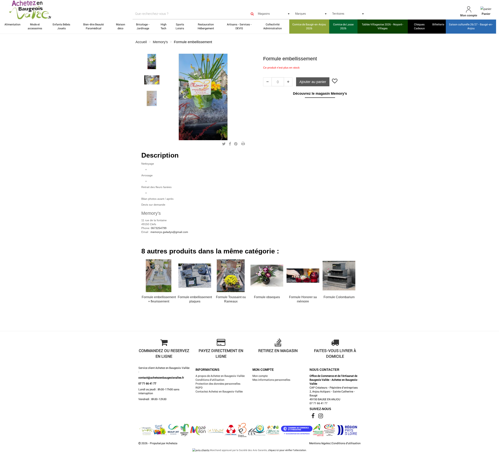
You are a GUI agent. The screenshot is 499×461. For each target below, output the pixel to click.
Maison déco (120, 26)
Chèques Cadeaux (419, 26)
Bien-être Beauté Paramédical (93, 26)
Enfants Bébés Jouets (61, 26)
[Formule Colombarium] (339, 275)
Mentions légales (319, 443)
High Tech (163, 26)
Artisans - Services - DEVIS (239, 26)
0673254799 (158, 228)
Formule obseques (267, 297)
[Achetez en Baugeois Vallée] (85, 10)
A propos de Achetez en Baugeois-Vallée (220, 375)
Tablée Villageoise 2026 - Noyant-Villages (382, 26)
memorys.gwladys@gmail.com (169, 232)
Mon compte (260, 375)
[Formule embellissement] (152, 62)
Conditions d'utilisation (210, 379)
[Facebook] (313, 416)
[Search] (252, 13)
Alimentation (12, 24)
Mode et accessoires (35, 26)
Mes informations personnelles (271, 379)
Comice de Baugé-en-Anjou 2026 (309, 26)
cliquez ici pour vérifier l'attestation (287, 450)
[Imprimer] (243, 143)
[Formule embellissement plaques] (194, 275)
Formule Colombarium (339, 297)
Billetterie (438, 24)
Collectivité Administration (272, 26)
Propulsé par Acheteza (163, 443)
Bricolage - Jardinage (143, 26)
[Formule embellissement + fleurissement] (158, 275)
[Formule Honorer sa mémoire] (303, 275)
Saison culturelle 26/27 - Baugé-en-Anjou (471, 26)
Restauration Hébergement (206, 26)
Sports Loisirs (180, 26)
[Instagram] (320, 416)
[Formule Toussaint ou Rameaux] (230, 275)
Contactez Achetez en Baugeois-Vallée (219, 391)
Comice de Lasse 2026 (343, 26)
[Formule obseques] (267, 275)
